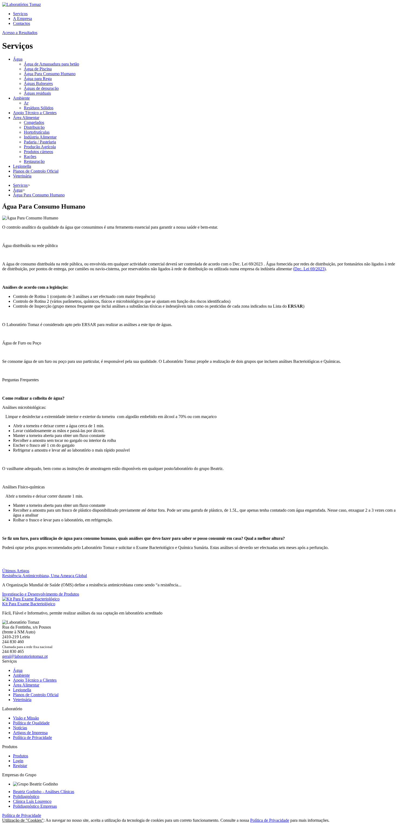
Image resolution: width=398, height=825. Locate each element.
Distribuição (34, 127)
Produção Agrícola (40, 146)
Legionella (22, 166)
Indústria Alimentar (40, 137)
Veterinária (22, 176)
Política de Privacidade (32, 737)
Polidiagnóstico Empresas (35, 806)
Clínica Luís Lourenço (32, 801)
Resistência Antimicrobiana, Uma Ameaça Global (44, 575)
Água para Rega (38, 78)
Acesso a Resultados (19, 32)
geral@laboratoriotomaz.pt (25, 656)
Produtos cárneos (38, 151)
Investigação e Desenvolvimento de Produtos (40, 594)
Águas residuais (37, 93)
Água (17, 59)
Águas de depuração (41, 88)
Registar (20, 765)
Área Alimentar (26, 117)
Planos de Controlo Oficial (35, 171)
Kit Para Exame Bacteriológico (28, 604)
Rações (30, 156)
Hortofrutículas (37, 132)
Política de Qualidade (31, 723)
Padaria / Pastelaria (40, 142)
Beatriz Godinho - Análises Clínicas (43, 791)
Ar (26, 103)
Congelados (34, 122)
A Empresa (22, 18)
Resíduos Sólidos (38, 108)
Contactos (21, 23)
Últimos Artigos (15, 570)
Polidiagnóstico (26, 796)
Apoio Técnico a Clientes (35, 112)
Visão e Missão (26, 718)
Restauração (34, 161)
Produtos (20, 756)
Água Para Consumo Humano (50, 73)
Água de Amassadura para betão (51, 64)
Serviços (20, 13)
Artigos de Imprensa (30, 732)
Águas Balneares (38, 83)
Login (18, 760)
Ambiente (21, 98)
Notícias (20, 727)
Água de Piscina (38, 69)
